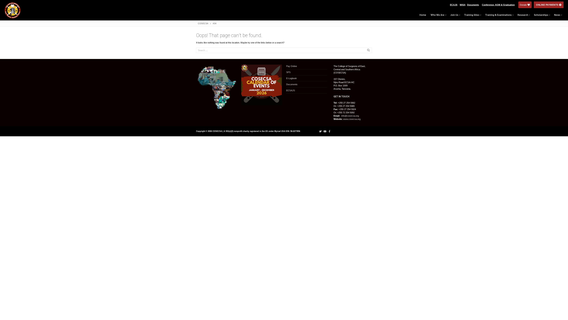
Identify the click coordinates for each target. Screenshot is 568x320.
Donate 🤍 (525, 5)
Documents (291, 84)
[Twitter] (320, 131)
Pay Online (291, 66)
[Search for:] (284, 50)
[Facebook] (329, 131)
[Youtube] (324, 131)
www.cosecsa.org (351, 119)
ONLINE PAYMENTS (547, 5)
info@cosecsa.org (350, 116)
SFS (288, 72)
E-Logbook (291, 78)
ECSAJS (290, 90)
